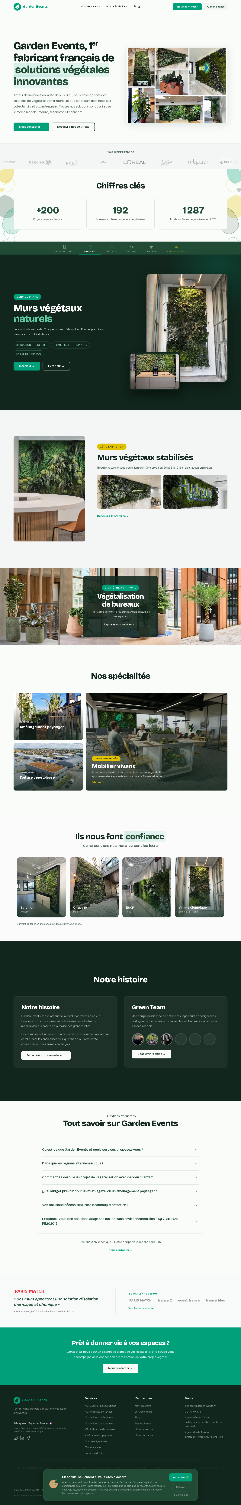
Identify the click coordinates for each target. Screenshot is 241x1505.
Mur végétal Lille (182, 1467)
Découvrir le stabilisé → (113, 516)
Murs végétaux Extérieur (99, 1417)
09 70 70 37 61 (194, 1411)
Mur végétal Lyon (85, 1467)
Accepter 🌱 (181, 1477)
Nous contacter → (31, 126)
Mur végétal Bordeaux (134, 1467)
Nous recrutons (144, 1429)
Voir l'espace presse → (142, 1308)
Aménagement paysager (99, 1435)
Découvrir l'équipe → (151, 1054)
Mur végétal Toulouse (205, 1467)
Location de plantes (96, 1453)
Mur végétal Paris (63, 1467)
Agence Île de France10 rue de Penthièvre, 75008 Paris (204, 1434)
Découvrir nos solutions (73, 126)
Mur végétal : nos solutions (100, 1405)
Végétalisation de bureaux (100, 1429)
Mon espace (217, 6)
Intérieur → (27, 366)
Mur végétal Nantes (160, 1467)
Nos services (90, 6)
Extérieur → (56, 366)
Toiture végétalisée (96, 1441)
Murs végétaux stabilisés (99, 1423)
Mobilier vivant (93, 1447)
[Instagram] (16, 1438)
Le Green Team (143, 1411)
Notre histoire (116, 6)
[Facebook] (28, 1438)
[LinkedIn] (22, 1438)
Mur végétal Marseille (108, 1467)
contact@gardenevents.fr (200, 1405)
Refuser (180, 1487)
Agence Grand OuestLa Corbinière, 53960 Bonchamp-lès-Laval (204, 1422)
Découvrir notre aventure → (46, 1055)
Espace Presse (143, 1423)
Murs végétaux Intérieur (98, 1411)
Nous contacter (187, 6)
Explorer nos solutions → (120, 624)
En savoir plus (181, 1495)
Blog (137, 6)
